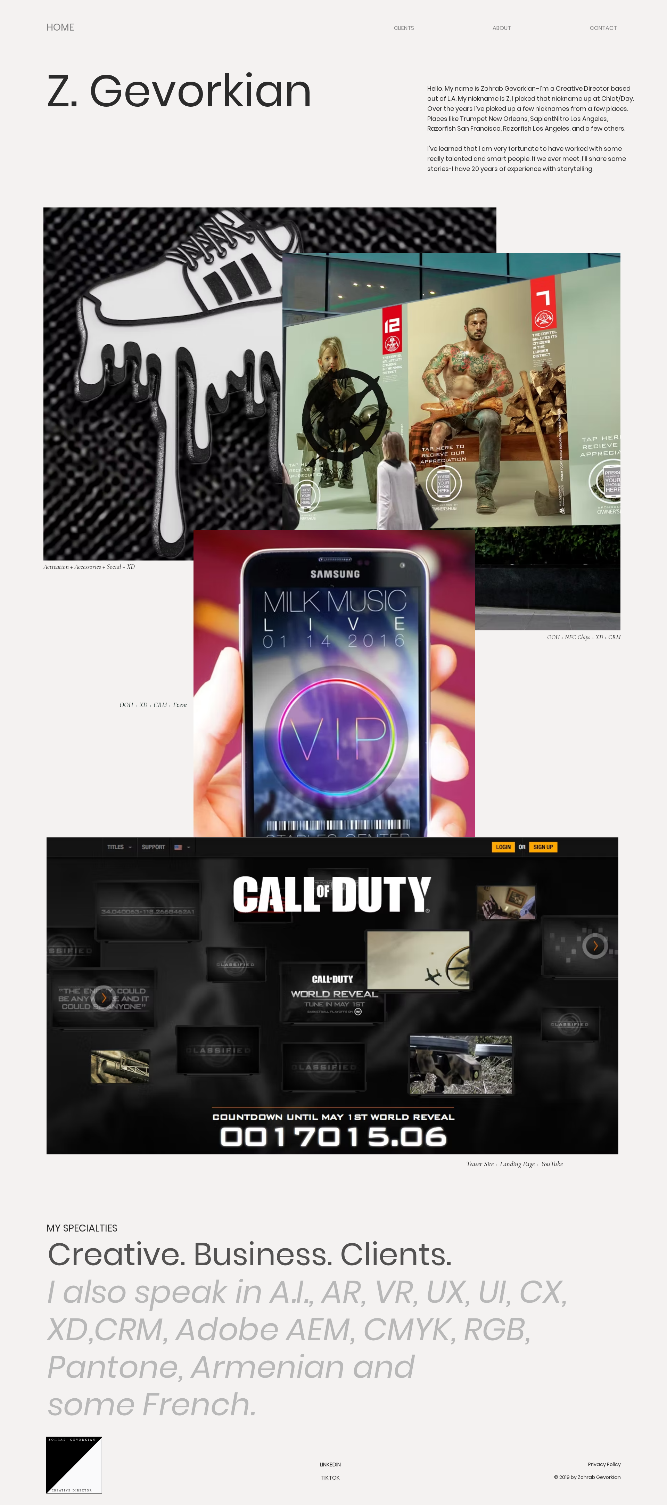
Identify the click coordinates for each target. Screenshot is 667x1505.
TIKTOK (330, 1478)
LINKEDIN (330, 1465)
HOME (60, 27)
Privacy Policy (604, 1464)
